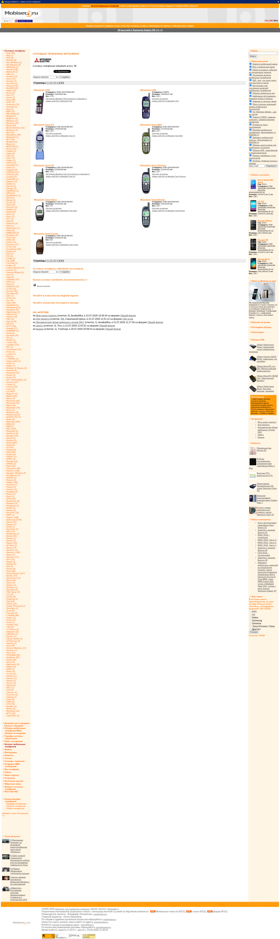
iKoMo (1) (10, 340)
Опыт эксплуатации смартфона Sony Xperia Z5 (267, 525)
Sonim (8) (10, 568)
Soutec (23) (11, 575)
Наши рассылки (259, 61)
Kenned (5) (11, 370)
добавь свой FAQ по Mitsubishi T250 (165, 101)
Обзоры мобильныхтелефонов (15, 729)
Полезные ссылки (14, 781)
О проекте (166, 26)
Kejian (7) (10, 366)
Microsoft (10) (12, 403)
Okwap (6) (11, 450)
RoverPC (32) (12, 512)
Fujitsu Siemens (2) (15, 268)
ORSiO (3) (11, 464)
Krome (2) (11, 377)
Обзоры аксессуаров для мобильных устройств (262, 146)
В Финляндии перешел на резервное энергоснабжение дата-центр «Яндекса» (18, 846)
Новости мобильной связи (264, 64)
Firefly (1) (10, 258)
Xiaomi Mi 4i (264, 259)
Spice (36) (11, 580)
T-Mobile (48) (12, 615)
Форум (191, 26)
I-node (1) (11, 354)
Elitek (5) (10, 230)
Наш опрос (257, 596)
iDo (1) (9, 338)
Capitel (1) (11, 151)
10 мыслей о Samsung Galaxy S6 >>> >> (140, 30)
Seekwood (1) (12, 533)
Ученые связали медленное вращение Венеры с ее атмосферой (20, 880)
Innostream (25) (13, 349)
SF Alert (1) (11, 545)
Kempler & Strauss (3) (16, 368)
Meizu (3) (10, 398)
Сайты (144, 26)
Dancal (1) (11, 186)
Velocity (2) (11, 643)
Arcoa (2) (10, 93)
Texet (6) (10, 610)
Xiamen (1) (11, 678)
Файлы (123, 6)
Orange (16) (12, 461)
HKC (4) (10, 319)
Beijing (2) (11, 116)
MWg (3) (10, 424)
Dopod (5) (11, 212)
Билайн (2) (11, 706)
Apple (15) (11, 90)
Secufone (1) (12, 529)
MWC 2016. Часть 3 (267, 540)
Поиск (254, 51)
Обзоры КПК (257, 340)
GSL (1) (10, 296)
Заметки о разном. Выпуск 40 (266, 549)
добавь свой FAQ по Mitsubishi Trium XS (60, 176)
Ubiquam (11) (12, 631)
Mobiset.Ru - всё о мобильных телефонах (72, 909)
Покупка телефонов (15, 806)
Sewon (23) (11, 543)
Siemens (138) (13, 552)
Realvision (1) (12, 505)
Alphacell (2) (12, 72)
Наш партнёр (11, 791)
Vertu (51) (11, 652)
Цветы (39, 325)
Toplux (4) (11, 617)
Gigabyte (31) (12, 279)
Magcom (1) (12, 394)
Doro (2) (10, 214)
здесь (251, 317)
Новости (144, 6)
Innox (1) (10, 352)
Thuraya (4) (11, 613)
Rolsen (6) (11, 510)
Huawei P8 (263, 240)
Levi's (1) (10, 389)
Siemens (256, 623)
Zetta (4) (10, 701)
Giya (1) (10, 284)
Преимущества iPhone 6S (264, 449)
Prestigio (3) (12, 491)
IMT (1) (9, 347)
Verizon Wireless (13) (16, 648)
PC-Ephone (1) (13, 475)
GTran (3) (10, 298)
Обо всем (128, 319)
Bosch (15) (11, 149)
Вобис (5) (10, 708)
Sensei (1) (11, 538)
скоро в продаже (14, 726)
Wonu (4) (10, 671)
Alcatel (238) (12, 69)
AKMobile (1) (12, 67)
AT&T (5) (10, 102)
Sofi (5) (9, 566)
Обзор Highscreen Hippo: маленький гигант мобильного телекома (262, 348)
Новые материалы (261, 519)
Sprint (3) (10, 582)
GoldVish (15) (12, 286)
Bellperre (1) (12, 118)
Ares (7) (10, 95)
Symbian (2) (12, 587)
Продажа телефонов (16, 804)
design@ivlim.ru (87, 925)
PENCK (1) (11, 477)
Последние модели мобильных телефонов (260, 76)
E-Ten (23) (11, 247)
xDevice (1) (11, 676)
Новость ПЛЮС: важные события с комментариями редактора (262, 119)
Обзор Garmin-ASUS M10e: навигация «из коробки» (267, 358)
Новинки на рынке (260, 322)
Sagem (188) (12, 517)
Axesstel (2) (11, 107)
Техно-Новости (12, 836)
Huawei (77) (12, 328)
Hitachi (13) (11, 317)
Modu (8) (10, 419)
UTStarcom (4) (13, 641)
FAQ (123, 26)
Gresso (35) (12, 291)
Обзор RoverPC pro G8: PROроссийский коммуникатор (266, 368)
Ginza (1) (10, 282)
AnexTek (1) (12, 83)
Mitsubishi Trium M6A (151, 124)
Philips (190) (12, 482)
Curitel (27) (11, 177)
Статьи (152, 6)
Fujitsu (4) (11, 265)
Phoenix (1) (11, 484)
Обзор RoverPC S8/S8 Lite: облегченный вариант (267, 378)
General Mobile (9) (15, 272)
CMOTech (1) (12, 172)
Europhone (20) (13, 249)
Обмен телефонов (15, 808)
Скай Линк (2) (12, 715)
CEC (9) (10, 156)
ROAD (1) (10, 508)
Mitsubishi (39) (13, 408)
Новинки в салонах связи (264, 101)
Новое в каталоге (260, 175)
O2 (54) (10, 447)
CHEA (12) (11, 163)
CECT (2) (10, 158)
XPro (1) (10, 687)
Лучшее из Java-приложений (258, 125)
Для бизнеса (43, 319)
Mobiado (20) (12, 412)
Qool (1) (10, 496)
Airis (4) (10, 58)
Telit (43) (10, 601)
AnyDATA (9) (12, 88)
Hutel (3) (10, 333)
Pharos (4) (11, 480)
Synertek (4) (12, 589)
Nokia (255, 617)
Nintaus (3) (11, 440)
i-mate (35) (11, 342)
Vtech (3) (10, 662)
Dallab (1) (10, 184)
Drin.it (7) (10, 216)
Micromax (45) (13, 401)
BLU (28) (10, 139)
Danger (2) (11, 188)
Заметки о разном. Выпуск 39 (266, 559)
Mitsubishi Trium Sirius (45, 199)
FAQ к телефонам (14, 741)
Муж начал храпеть (46, 315)
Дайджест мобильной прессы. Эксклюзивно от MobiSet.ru (261, 139)
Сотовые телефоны (15, 51)
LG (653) (10, 391)
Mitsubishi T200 (42, 90)
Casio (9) (10, 153)
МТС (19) (10, 713)
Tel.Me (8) (11, 596)
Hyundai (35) (12, 335)
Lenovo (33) (12, 387)
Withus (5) (11, 666)
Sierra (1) (10, 554)
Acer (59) (10, 53)
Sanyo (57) (11, 522)
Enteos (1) (11, 242)
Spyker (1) (11, 585)
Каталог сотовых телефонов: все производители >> (60, 279)
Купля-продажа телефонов (11, 800)
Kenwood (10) (12, 373)
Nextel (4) (10, 438)
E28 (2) (9, 221)
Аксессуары (257, 332)
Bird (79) (10, 132)
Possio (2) (11, 487)
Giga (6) (10, 277)
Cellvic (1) (11, 160)
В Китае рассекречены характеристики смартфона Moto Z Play (262, 463)
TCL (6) (9, 594)
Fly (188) (10, 261)
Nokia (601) (11, 443)
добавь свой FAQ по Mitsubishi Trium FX (60, 136)
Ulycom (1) (11, 636)
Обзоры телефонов (94, 26)
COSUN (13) (12, 174)
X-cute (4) (11, 673)
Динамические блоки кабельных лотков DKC (60, 322)
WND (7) (10, 669)
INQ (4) (9, 356)
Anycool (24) (12, 86)
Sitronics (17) (12, 557)
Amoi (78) (10, 79)
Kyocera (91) (12, 382)
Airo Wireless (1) (14, 62)
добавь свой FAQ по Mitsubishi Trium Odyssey (169, 176)
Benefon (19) (12, 123)
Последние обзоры (261, 327)
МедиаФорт (113, 909)
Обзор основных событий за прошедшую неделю (263, 71)
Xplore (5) (11, 685)
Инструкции (133, 6)
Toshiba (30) (12, 624)
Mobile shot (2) (13, 415)
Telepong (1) (12, 599)
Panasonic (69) (13, 468)
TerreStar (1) (12, 608)
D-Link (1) (11, 202)
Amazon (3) (11, 76)
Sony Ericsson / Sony (263, 626)
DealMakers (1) (13, 195)
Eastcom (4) (12, 223)
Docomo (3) (11, 207)
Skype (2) (10, 561)
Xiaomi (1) (11, 680)
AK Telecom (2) (13, 65)
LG (253, 614)
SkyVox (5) (11, 564)
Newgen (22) (12, 436)
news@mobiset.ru (101, 922)
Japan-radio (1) (13, 361)
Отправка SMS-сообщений (186, 6)
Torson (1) (11, 620)
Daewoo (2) (11, 181)
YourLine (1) (12, 694)
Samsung (257, 620)
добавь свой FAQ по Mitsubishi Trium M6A (167, 136)
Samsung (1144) (14, 519)
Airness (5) (11, 60)
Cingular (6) (11, 170)
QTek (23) (11, 498)
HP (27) (10, 324)
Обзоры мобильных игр (263, 93)
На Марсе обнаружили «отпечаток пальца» (19, 871)
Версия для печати (43, 286)
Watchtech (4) (12, 664)
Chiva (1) (10, 167)
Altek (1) (10, 74)
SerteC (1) (11, 540)
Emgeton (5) (12, 235)
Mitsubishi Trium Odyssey (153, 165)
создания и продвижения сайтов (65, 925)
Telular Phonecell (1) (15, 606)
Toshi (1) (10, 622)
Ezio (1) (10, 254)
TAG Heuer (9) (13, 592)
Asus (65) (10, 100)
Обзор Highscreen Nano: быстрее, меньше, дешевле (265, 388)
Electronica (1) (13, 228)
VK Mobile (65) (13, 655)
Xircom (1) (11, 683)
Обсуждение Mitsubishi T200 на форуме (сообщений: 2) (66, 99)
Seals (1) (10, 526)
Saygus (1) (11, 524)
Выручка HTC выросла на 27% (265, 474)
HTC (254, 611)
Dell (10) (10, 198)
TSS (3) (10, 627)
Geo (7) (10, 275)
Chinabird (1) (12, 165)
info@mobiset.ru (109, 920)
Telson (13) (11, 603)
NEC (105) (11, 429)
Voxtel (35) (11, 659)
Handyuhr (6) (12, 310)
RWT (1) (10, 515)
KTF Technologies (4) (16, 380)
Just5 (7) (10, 363)
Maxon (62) (11, 396)
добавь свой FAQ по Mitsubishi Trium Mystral (168, 211)
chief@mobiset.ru (100, 914)
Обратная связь (179, 26)
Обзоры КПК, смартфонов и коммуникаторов (263, 151)
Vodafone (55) (13, 657)
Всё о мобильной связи (263, 67)
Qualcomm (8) (13, 501)
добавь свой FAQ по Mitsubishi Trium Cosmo (62, 245)
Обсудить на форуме (160, 99)
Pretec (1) (11, 494)
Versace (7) (11, 650)
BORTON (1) (12, 146)
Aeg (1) (9, 55)
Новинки (85, 6)
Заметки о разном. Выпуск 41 (266, 531)
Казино (40, 329)
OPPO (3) (10, 459)
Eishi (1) (10, 226)
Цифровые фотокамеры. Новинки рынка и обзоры (262, 97)
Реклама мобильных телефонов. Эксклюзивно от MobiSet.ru (262, 132)
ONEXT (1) (11, 457)
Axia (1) (10, 109)
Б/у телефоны (133, 26)
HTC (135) (11, 326)
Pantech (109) (13, 471)
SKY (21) (10, 559)
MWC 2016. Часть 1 (267, 545)
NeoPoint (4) (12, 433)
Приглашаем (257, 397)
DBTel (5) (10, 193)
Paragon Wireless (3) (16, 473)
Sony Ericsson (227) (15, 573)
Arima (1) (10, 97)
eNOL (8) (10, 240)
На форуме (257, 419)
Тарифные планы (112, 26)
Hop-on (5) (11, 321)
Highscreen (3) (13, 312)
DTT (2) (10, 219)
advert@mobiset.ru (103, 927)
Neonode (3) (12, 431)
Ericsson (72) (12, 244)
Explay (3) (11, 251)
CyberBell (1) (12, 179)
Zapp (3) (10, 699)
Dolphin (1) (11, 209)
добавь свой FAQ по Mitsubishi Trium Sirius (61, 211)
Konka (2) (10, 375)
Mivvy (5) (10, 410)
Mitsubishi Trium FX (44, 124)
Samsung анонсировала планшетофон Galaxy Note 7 (267, 499)
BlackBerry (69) (13, 135)
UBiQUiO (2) (12, 634)
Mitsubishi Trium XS (44, 165)
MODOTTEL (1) (13, 417)
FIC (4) (9, 256)
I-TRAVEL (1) (12, 359)
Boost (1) (10, 144)
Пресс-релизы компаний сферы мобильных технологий (262, 106)
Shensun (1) (12, 550)
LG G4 (261, 201)
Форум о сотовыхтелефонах (14, 788)
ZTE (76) (10, 704)
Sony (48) (10, 571)
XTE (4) (10, 690)
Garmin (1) (11, 270)
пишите (262, 411)
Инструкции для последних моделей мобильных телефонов (260, 88)
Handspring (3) (13, 307)
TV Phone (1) (12, 629)
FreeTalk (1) (12, 263)
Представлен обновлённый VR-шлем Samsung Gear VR (267, 487)
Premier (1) (11, 489)
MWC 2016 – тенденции (264, 536)
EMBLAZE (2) (12, 233)
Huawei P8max (265, 220)
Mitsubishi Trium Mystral (152, 199)
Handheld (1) (12, 305)
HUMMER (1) (12, 331)
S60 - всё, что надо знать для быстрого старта (262, 81)
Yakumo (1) (11, 692)
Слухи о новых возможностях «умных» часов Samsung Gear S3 (265, 511)
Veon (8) (10, 645)
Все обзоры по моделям (15, 731)
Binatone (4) (12, 130)
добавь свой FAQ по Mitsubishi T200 (59, 101)
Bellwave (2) (12, 121)
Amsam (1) (11, 81)
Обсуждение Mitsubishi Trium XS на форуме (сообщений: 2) (68, 174)
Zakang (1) (11, 697)
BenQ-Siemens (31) (15, 128)
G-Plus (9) (11, 289)
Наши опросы (155, 26)
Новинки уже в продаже (17, 723)
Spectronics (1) (13, 578)
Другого (256, 629)
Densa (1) (11, 200)
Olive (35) (10, 452)
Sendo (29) (11, 536)
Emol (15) (10, 237)
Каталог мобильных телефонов (105, 6)
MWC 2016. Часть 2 (267, 542)
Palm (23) (10, 466)
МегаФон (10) (13, 711)
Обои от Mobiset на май (263, 281)
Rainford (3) (12, 503)
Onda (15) (11, 454)
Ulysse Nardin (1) (14, 638)
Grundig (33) (12, 293)
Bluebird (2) (11, 142)
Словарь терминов (165, 6)
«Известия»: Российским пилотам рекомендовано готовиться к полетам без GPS (18, 894)
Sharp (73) (11, 547)
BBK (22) (10, 111)
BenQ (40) (11, 125)
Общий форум (128, 315)
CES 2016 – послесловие (264, 554)
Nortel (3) (10, 445)
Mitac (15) (11, 405)
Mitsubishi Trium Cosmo (46, 233)
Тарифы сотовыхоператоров (14, 737)
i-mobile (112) (12, 345)
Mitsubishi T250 (148, 90)
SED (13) (10, 531)
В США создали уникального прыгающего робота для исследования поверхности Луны (20, 860)
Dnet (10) (10, 205)
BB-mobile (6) (12, 114)
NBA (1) (10, 426)
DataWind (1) (12, 191)
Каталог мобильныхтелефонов (15, 745)
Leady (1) (10, 384)
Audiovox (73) (12, 104)
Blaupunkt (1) (12, 137)
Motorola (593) (13, 422)
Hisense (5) (11, 314)
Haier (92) (11, 303)
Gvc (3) (9, 300)
